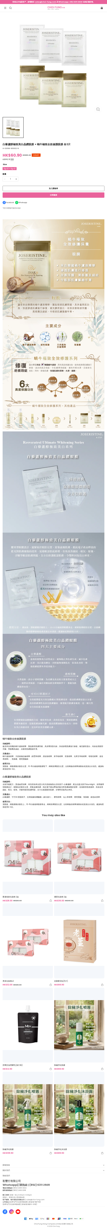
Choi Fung (56, 1226)
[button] (5, 8)
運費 (12, 159)
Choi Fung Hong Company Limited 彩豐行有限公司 (53, 1224)
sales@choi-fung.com (45, 2)
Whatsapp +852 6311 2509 (70, 2)
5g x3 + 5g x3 (9, 168)
